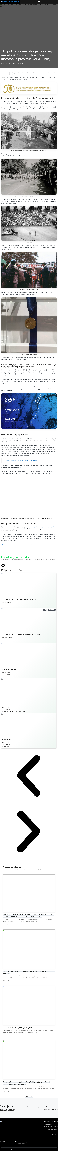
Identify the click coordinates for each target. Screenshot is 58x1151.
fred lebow (5, 545)
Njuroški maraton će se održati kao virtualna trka (40, 527)
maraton (14, 545)
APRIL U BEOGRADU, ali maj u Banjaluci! (18, 1028)
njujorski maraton (25, 545)
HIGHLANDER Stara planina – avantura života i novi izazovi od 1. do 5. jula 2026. (29, 972)
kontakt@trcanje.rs (53, 1134)
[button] (39, 1)
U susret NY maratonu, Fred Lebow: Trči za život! (21, 460)
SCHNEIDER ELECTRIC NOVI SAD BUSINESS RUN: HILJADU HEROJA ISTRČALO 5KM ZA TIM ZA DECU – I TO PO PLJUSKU (28, 916)
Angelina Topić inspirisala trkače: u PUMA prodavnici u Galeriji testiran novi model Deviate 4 (26, 1083)
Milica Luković (6, 924)
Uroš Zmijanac (6, 1035)
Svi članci (29, 1096)
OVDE (21, 467)
